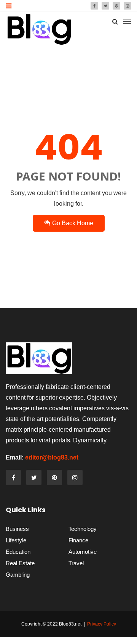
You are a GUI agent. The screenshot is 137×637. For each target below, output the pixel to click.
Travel (76, 563)
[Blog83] (39, 29)
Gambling (18, 574)
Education (18, 551)
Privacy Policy (101, 624)
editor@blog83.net (51, 457)
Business (17, 529)
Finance (78, 540)
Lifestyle (16, 540)
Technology (82, 529)
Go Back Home (72, 223)
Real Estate (20, 563)
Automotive (82, 551)
